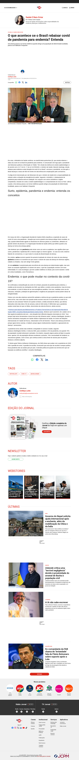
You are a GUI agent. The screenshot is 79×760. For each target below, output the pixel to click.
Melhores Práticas (41, 732)
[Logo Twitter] (23, 82)
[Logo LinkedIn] (26, 82)
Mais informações (27, 396)
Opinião (33, 728)
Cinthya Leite (12, 76)
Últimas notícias (33, 723)
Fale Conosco (42, 743)
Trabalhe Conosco (41, 746)
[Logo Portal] (39, 7)
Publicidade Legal (53, 730)
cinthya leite (13, 373)
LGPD (40, 735)
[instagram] (15, 727)
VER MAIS (39, 674)
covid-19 (23, 373)
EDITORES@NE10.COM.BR (43, 756)
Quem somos (42, 722)
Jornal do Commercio (63, 723)
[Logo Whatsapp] (16, 82)
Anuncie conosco (53, 734)
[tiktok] (26, 727)
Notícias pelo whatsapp (54, 723)
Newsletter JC (53, 726)
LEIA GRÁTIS (47, 431)
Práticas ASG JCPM (42, 725)
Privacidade (42, 728)
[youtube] (23, 727)
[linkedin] (20, 727)
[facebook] (12, 727)
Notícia (67, 82)
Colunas (33, 726)
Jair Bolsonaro (34, 373)
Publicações (42, 737)
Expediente (41, 740)
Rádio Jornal (63, 726)
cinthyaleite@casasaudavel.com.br (28, 393)
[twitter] (18, 727)
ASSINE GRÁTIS (16, 459)
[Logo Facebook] (19, 82)
